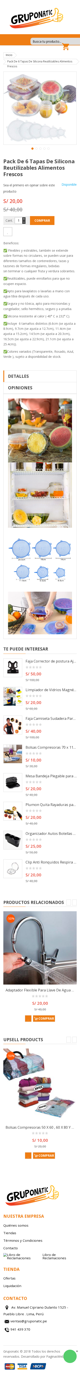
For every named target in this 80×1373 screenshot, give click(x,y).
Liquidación (12, 1285)
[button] (32, 148)
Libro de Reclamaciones (54, 1256)
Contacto (10, 1248)
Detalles (18, 376)
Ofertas (9, 1278)
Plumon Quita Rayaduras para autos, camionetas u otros (51, 804)
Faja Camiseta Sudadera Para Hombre (51, 718)
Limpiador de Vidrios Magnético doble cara (51, 689)
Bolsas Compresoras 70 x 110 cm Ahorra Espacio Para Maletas (51, 747)
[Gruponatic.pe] (36, 17)
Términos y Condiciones (22, 1240)
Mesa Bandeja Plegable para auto (51, 776)
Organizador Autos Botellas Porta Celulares (51, 833)
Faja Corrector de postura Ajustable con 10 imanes (51, 661)
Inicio (9, 55)
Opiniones (20, 387)
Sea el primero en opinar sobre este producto (29, 188)
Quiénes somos (15, 1225)
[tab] (40, 376)
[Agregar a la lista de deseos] (7, 231)
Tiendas (9, 1233)
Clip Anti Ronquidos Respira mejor (51, 862)
